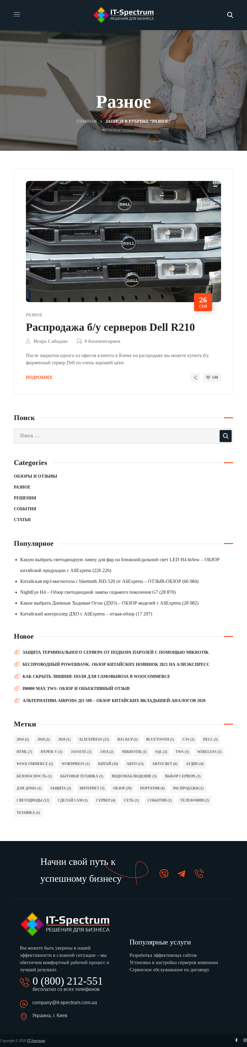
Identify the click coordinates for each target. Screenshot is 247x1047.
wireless (209, 752)
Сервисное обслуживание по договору (169, 969)
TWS (182, 752)
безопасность (34, 776)
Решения (25, 498)
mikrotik (134, 752)
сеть (131, 800)
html (24, 752)
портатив (152, 788)
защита (60, 788)
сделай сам (73, 800)
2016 (23, 739)
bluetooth (160, 739)
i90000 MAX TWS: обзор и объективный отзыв (76, 688)
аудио (195, 764)
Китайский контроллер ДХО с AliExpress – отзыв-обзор (77, 613)
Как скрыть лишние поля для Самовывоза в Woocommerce (96, 676)
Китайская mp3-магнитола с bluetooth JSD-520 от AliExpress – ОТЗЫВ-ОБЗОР (100, 581)
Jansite (81, 752)
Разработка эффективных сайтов (163, 955)
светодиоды (33, 800)
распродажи (188, 788)
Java (107, 752)
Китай (108, 764)
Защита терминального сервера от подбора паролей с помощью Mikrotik (116, 652)
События (25, 509)
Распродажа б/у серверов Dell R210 (110, 327)
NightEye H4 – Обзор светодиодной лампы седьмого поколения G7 (89, 592)
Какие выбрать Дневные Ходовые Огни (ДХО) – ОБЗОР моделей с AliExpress (100, 603)
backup (127, 739)
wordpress (75, 764)
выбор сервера (183, 776)
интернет (92, 788)
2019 (43, 739)
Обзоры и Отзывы (35, 476)
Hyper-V (51, 752)
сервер (105, 800)
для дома (29, 788)
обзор (122, 788)
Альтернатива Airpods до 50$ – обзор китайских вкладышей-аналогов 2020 (114, 700)
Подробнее (39, 377)
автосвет (164, 764)
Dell (210, 739)
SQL (161, 752)
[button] (230, 15)
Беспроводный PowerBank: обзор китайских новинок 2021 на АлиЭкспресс (116, 664)
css (189, 739)
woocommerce (35, 764)
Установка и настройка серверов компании (174, 962)
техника (28, 813)
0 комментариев (102, 341)
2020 (64, 739)
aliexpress (94, 739)
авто (135, 764)
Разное (34, 315)
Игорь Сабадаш (50, 341)
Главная (87, 121)
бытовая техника (81, 776)
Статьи (22, 519)
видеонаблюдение (134, 776)
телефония (194, 800)
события (159, 800)
